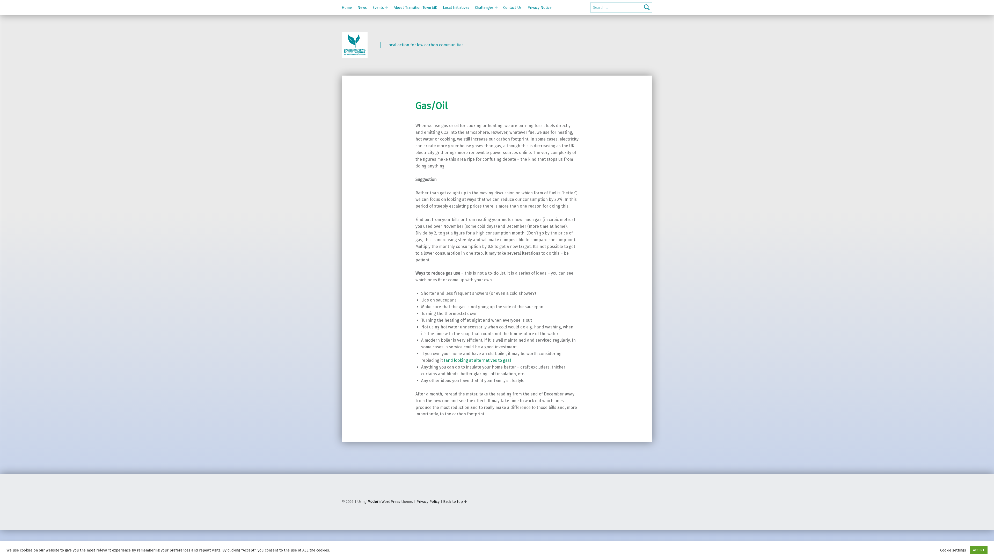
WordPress (391, 501)
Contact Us (512, 7)
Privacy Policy (428, 501)
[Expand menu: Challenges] (496, 7)
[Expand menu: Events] (386, 7)
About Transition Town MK (415, 7)
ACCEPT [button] (978, 550)
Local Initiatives (456, 7)
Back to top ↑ (455, 501)
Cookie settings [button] (953, 550)
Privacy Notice (540, 7)
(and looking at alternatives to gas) (477, 360)
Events (378, 7)
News (362, 7)
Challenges (484, 7)
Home (347, 7)
